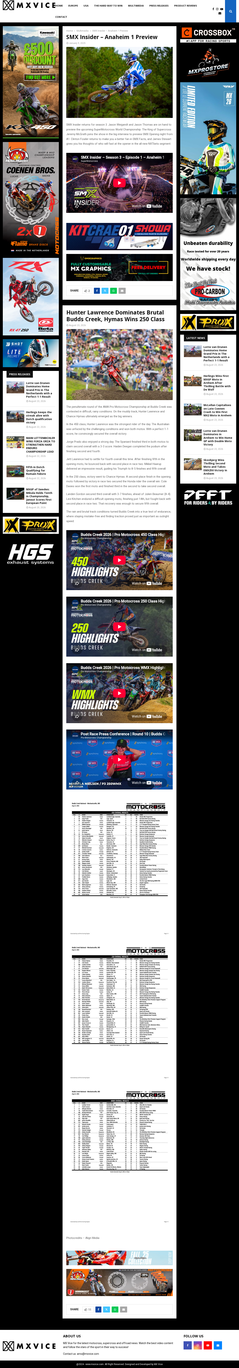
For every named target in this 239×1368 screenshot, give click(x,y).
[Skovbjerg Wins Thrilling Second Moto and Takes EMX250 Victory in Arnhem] (193, 464)
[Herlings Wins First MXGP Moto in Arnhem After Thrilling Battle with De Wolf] (193, 380)
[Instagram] (218, 9)
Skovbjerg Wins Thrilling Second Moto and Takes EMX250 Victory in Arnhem (215, 466)
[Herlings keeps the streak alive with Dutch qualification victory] (15, 416)
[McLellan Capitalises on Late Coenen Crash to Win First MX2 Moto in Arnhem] (193, 409)
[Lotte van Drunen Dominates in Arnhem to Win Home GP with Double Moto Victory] (193, 435)
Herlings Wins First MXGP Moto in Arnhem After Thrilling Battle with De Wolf (217, 382)
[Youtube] (222, 9)
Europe (73, 5)
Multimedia (136, 5)
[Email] (220, 13)
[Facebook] (214, 9)
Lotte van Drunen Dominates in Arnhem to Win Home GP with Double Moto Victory (218, 437)
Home (59, 5)
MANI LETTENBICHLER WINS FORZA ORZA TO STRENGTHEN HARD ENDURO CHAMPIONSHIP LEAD (40, 444)
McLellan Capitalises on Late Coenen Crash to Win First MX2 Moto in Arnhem (218, 410)
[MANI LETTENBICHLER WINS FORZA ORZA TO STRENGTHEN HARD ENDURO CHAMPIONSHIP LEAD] (15, 442)
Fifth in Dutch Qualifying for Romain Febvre (36, 470)
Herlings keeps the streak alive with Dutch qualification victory (39, 417)
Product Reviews (185, 5)
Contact (61, 16)
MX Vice (158, 1364)
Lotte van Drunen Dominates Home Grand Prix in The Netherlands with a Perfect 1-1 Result (39, 389)
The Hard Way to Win (108, 5)
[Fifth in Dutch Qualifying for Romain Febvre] (15, 471)
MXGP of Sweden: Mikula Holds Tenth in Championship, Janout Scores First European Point (39, 496)
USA (86, 5)
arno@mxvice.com (88, 1353)
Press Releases (159, 5)
